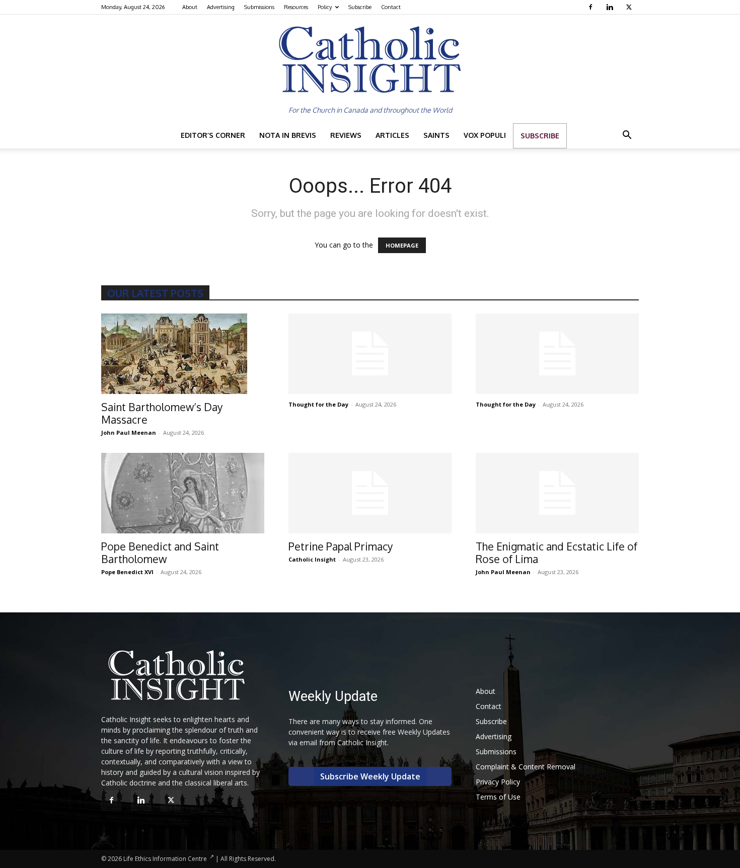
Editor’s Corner (213, 135)
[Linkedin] (611, 7)
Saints (436, 135)
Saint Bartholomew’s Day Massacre (162, 413)
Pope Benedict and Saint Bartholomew (160, 552)
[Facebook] (592, 7)
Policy (325, 7)
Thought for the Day (318, 404)
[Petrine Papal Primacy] (370, 493)
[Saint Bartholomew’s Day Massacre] (182, 353)
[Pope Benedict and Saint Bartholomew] (182, 493)
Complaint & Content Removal (525, 766)
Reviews (345, 135)
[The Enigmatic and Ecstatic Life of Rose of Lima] (557, 493)
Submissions (259, 7)
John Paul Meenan (128, 432)
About (189, 7)
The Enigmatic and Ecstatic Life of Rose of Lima (556, 552)
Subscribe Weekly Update (370, 776)
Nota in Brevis (287, 135)
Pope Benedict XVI (127, 572)
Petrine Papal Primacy (340, 546)
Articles (392, 135)
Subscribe (360, 7)
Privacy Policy (498, 781)
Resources (296, 7)
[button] (627, 136)
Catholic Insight (312, 559)
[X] (630, 7)
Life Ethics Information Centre (165, 858)
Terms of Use (498, 797)
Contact (391, 7)
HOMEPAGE (402, 245)
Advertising (221, 7)
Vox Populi (485, 135)
